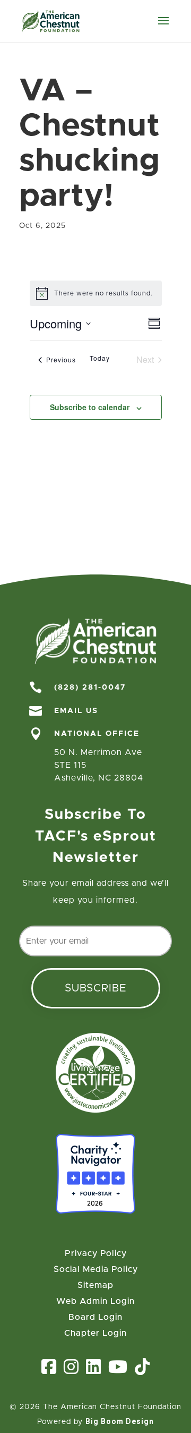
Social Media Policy (96, 1270)
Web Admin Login (95, 1301)
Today (100, 358)
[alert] (96, 293)
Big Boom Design (119, 1421)
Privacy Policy (96, 1254)
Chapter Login (95, 1333)
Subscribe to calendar (89, 407)
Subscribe (96, 988)
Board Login (95, 1317)
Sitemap (95, 1286)
